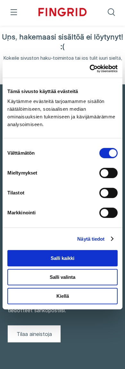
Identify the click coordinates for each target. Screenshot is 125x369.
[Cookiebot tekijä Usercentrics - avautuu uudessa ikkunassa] (90, 68)
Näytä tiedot (90, 239)
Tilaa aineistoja (34, 334)
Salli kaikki (62, 258)
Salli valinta (62, 277)
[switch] (108, 173)
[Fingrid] (62, 13)
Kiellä (62, 296)
